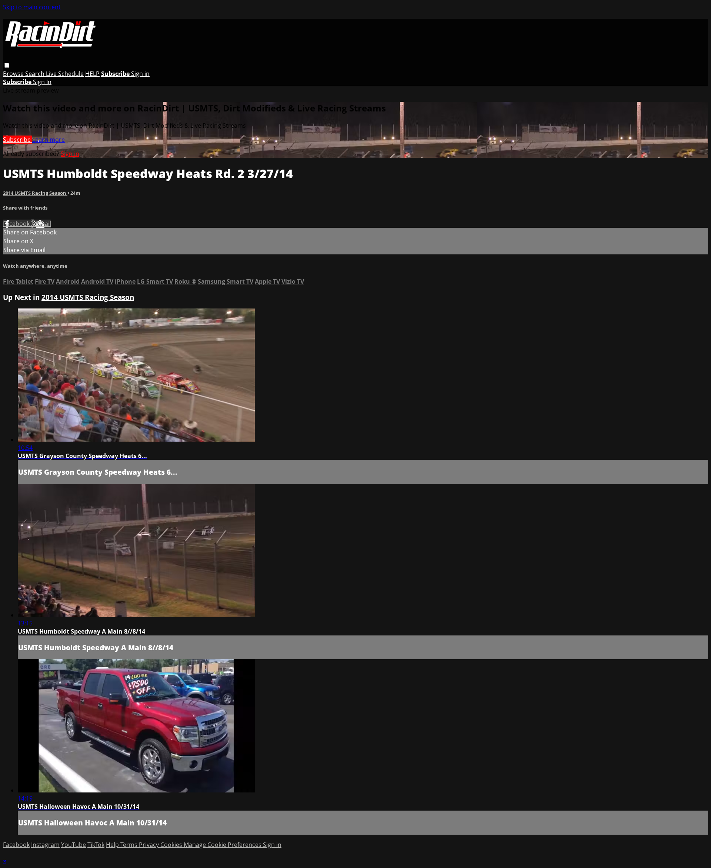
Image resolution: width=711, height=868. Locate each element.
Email (43, 224)
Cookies (172, 845)
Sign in (140, 74)
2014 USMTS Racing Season (35, 193)
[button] (6, 65)
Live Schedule (65, 74)
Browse (14, 74)
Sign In (42, 82)
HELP (92, 74)
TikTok (95, 845)
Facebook (17, 224)
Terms (129, 845)
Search (35, 74)
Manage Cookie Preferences (223, 845)
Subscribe (17, 140)
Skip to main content (32, 7)
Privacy (149, 845)
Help (113, 845)
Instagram (45, 845)
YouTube (73, 845)
